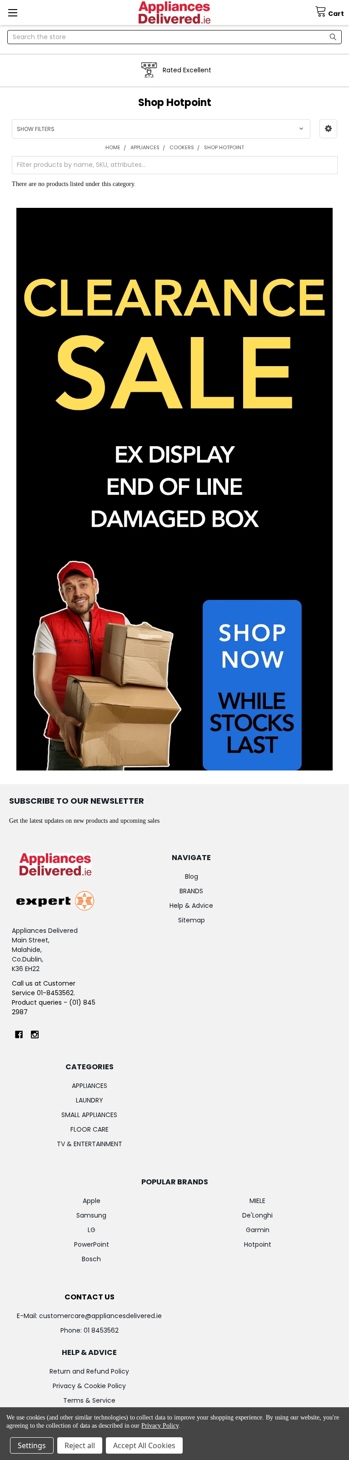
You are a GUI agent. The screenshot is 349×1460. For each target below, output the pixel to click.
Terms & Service (89, 1400)
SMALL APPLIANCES (89, 1114)
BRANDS (191, 891)
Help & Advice (191, 905)
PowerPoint (91, 1244)
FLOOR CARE (89, 1129)
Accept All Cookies (144, 1445)
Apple (91, 1200)
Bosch (91, 1259)
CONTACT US (90, 1297)
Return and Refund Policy (89, 1371)
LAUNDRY (89, 1100)
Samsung (91, 1215)
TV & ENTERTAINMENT (89, 1143)
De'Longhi (257, 1215)
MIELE (257, 1200)
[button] (328, 128)
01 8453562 (101, 1330)
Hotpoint (257, 1244)
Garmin (257, 1229)
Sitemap (191, 920)
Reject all (80, 1445)
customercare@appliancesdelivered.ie (100, 1315)
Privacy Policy (159, 1425)
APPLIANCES (89, 1085)
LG (91, 1229)
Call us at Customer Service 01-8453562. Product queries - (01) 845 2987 (53, 998)
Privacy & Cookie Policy (89, 1385)
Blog (191, 876)
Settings (32, 1445)
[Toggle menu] (12, 12)
